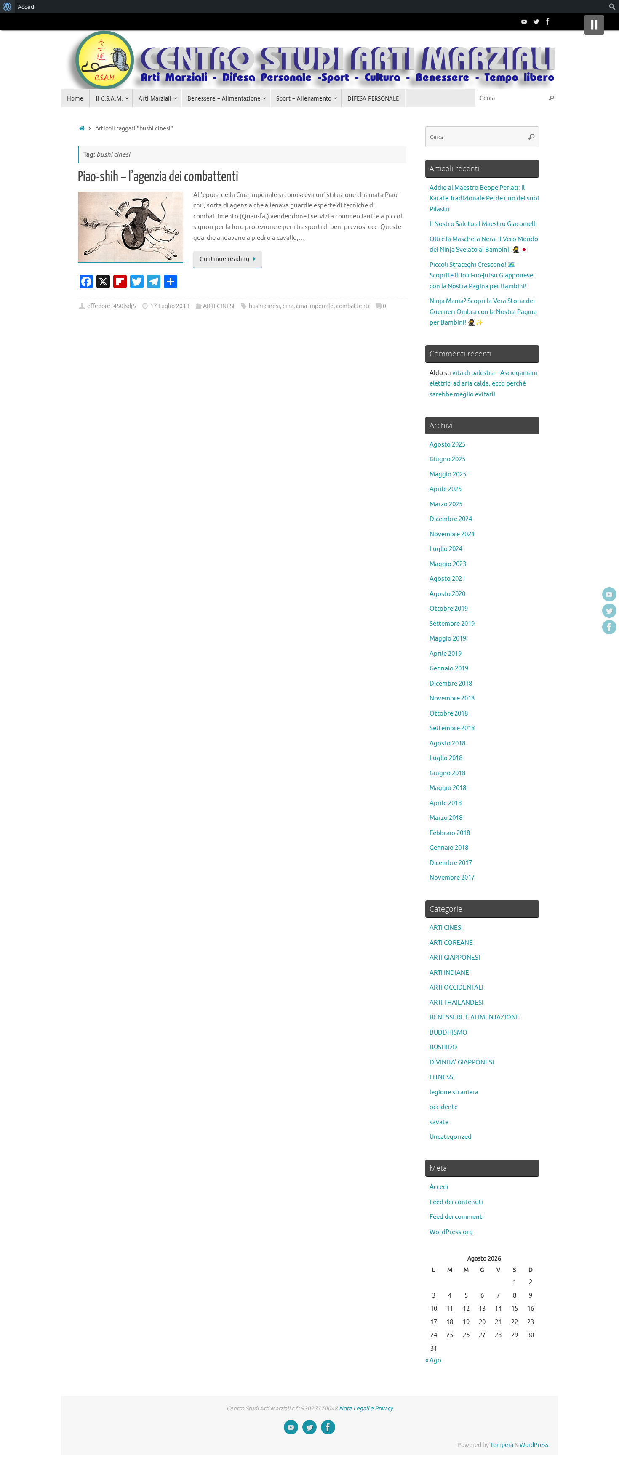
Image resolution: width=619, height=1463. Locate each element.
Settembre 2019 (452, 624)
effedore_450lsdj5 (111, 306)
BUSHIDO (443, 1047)
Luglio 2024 (446, 549)
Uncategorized (451, 1137)
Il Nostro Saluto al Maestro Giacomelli (483, 224)
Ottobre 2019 (449, 609)
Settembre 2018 (452, 728)
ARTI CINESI (219, 306)
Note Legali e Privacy (366, 1408)
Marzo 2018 (446, 818)
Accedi (439, 1187)
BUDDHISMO (448, 1033)
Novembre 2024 (452, 534)
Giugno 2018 (447, 773)
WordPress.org (451, 1232)
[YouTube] (524, 21)
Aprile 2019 (446, 654)
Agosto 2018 (447, 743)
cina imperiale (315, 306)
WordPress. (535, 1445)
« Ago (433, 1361)
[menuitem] (7, 6)
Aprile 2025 (446, 489)
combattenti (353, 306)
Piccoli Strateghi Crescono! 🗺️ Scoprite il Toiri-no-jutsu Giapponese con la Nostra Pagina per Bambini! (481, 275)
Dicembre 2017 (451, 863)
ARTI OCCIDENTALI (456, 988)
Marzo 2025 (446, 504)
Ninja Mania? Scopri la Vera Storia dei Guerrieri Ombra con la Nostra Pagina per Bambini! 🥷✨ (483, 312)
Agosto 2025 (447, 445)
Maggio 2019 (448, 639)
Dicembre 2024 (451, 519)
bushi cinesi (264, 306)
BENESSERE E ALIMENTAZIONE (475, 1017)
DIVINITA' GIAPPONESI (462, 1063)
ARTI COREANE (451, 943)
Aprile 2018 (446, 803)
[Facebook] (548, 21)
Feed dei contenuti (456, 1202)
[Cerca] (551, 98)
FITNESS (441, 1077)
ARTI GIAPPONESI (455, 958)
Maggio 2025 (448, 475)
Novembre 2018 (452, 698)
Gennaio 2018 (449, 848)
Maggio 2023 (448, 564)
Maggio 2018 (448, 788)
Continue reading (224, 259)
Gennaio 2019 (449, 669)
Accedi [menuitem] (26, 6)
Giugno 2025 (447, 459)
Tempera (501, 1445)
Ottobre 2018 (449, 714)
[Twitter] (536, 21)
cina (288, 306)
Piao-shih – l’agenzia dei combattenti (158, 176)
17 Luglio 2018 (169, 306)
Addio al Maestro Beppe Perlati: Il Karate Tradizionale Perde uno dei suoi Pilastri (484, 198)
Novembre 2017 (452, 878)
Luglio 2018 (446, 758)
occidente (444, 1107)
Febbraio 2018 (450, 833)
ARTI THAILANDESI (456, 1003)
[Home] (82, 128)
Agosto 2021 (447, 579)
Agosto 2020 (447, 594)
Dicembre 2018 (451, 684)
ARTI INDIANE (449, 973)
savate (439, 1122)
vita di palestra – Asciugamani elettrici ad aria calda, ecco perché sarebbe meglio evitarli (483, 384)
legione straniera (454, 1092)
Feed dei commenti (457, 1217)
